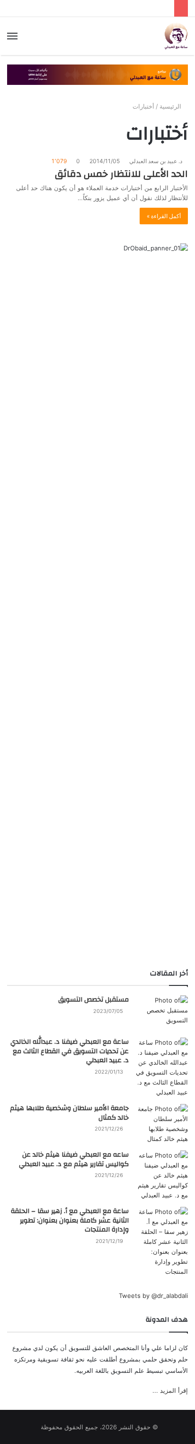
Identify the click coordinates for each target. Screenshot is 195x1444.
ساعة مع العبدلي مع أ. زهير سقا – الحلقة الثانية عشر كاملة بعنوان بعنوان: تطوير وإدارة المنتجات (70, 1220)
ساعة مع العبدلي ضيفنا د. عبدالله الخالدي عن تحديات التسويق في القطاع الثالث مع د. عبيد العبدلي (69, 1051)
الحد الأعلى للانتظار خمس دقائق (121, 174)
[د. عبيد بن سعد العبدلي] (176, 36)
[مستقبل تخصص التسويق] (162, 1013)
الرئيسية (171, 106)
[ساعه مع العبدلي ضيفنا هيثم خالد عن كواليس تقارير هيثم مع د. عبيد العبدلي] (162, 1175)
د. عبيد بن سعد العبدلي (156, 161)
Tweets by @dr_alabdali (153, 1295)
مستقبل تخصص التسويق (93, 999)
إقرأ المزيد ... (170, 1390)
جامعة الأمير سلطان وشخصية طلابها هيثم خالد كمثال (69, 1113)
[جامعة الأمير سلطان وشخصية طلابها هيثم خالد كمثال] (162, 1124)
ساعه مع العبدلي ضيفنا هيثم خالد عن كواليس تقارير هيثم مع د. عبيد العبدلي (74, 1159)
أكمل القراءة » (164, 216)
